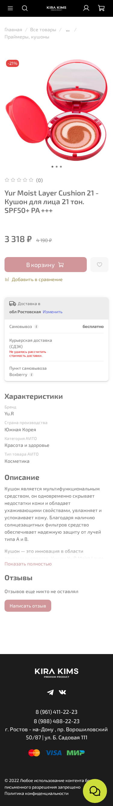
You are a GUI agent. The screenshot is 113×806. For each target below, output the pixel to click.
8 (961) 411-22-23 (56, 711)
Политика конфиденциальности (36, 793)
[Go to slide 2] (57, 167)
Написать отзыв (28, 605)
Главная (13, 29)
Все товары (43, 29)
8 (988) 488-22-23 (57, 721)
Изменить (52, 311)
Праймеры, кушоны (27, 36)
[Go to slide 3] (61, 167)
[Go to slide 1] (52, 167)
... (68, 29)
